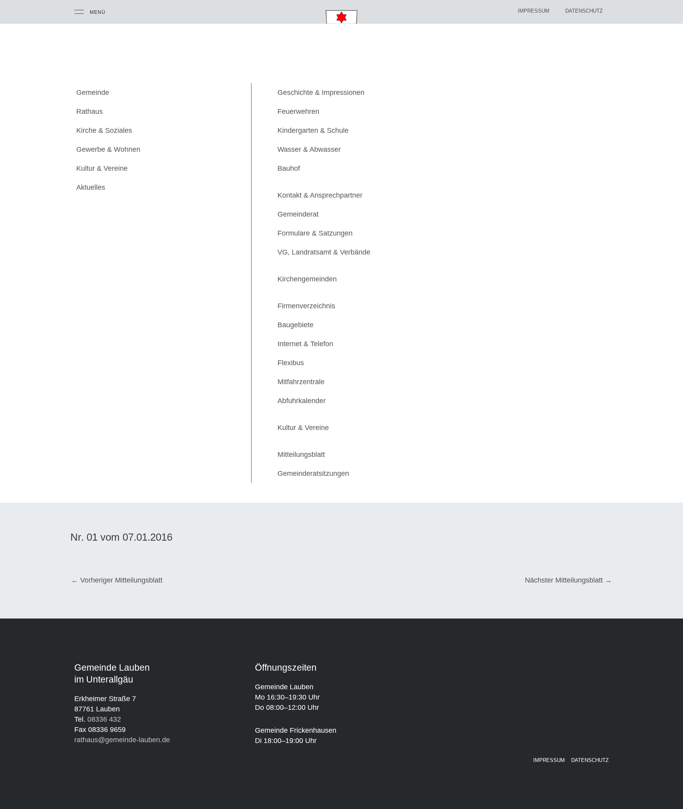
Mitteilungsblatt (301, 454)
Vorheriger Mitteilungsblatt (116, 580)
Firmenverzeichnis (306, 306)
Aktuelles (90, 187)
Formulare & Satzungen (315, 233)
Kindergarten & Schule (313, 130)
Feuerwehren (298, 111)
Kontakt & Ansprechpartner (319, 195)
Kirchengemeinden (307, 279)
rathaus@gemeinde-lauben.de (122, 740)
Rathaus (89, 111)
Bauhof (288, 168)
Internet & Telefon (305, 344)
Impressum (533, 11)
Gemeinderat (298, 214)
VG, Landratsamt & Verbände (323, 252)
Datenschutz (584, 11)
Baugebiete (295, 325)
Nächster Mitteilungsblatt (568, 580)
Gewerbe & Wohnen (108, 149)
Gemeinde (92, 92)
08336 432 (104, 719)
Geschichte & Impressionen (320, 92)
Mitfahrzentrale (301, 382)
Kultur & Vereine (102, 168)
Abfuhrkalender (301, 401)
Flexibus (290, 363)
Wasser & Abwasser (309, 149)
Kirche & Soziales (104, 130)
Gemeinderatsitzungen (313, 473)
